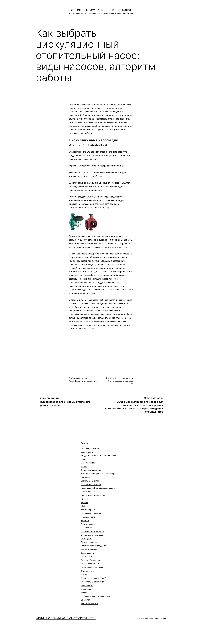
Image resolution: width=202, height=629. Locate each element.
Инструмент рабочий (91, 484)
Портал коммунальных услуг (85, 381)
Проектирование (89, 542)
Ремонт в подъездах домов (93, 546)
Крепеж (84, 499)
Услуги (84, 593)
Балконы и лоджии (90, 448)
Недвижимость (88, 517)
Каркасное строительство (93, 495)
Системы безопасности (92, 560)
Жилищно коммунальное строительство (101, 9)
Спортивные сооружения (92, 567)
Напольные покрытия (91, 513)
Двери (84, 466)
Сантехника (86, 556)
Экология (85, 600)
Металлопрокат (88, 510)
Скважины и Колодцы (91, 564)
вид (125, 381)
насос (130, 381)
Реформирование (89, 549)
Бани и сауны (87, 452)
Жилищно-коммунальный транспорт (98, 474)
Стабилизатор (87, 571)
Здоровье (85, 477)
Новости (85, 520)
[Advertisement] (101, 348)
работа (130, 384)
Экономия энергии (89, 603)
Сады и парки (87, 553)
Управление (86, 589)
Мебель (84, 506)
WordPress (161, 618)
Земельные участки (90, 481)
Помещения (86, 538)
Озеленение (86, 528)
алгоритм (120, 381)
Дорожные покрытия (91, 470)
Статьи (84, 575)
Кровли (84, 502)
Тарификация (87, 585)
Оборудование (88, 524)
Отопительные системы (124, 378)
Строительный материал (92, 582)
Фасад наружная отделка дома (95, 596)
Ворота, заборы (88, 463)
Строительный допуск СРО (93, 578)
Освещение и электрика (92, 531)
